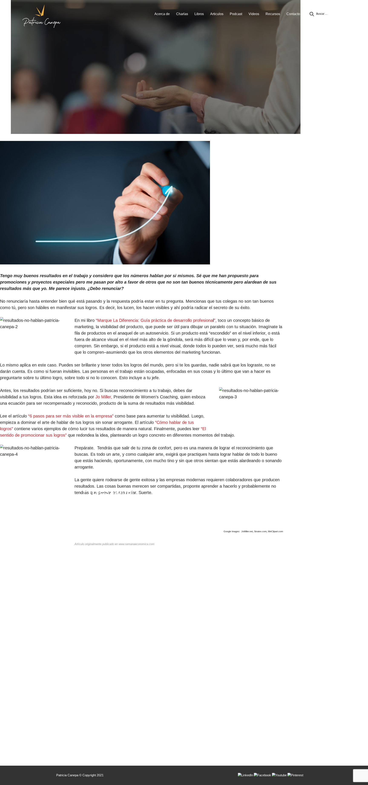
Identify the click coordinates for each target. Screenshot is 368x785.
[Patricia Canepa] (41, 16)
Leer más (107, 541)
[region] (184, 68)
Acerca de (162, 14)
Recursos (273, 14)
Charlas (182, 14)
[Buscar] (312, 14)
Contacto (293, 14)
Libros (199, 14)
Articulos (216, 14)
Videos (254, 14)
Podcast (236, 14)
